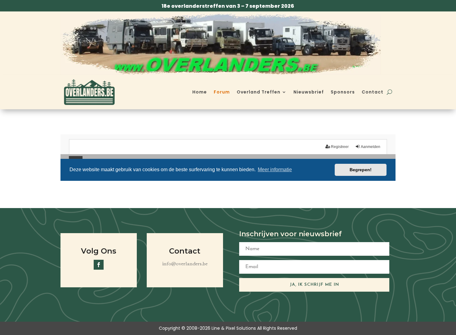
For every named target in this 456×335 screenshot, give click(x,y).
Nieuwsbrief (308, 92)
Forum (222, 92)
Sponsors (343, 92)
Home (199, 92)
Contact (372, 92)
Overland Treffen (258, 92)
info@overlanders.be (185, 264)
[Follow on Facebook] (99, 265)
